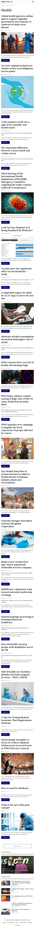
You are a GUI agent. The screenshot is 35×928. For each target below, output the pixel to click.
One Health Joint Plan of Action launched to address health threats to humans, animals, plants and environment (15, 477)
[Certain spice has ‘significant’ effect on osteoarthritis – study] (17, 280)
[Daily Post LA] (7, 2)
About (16, 922)
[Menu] (33, 1)
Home (4, 5)
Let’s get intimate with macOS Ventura (22, 896)
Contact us (17, 925)
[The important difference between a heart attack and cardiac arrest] (17, 159)
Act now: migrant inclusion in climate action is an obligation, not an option (17, 68)
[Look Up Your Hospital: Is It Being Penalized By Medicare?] (17, 246)
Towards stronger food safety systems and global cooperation (16, 523)
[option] (17, 865)
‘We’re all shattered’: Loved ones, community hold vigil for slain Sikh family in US (20, 883)
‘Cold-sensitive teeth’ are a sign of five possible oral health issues (15, 125)
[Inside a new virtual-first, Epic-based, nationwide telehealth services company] (17, 574)
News (8, 5)
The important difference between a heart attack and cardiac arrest (15, 150)
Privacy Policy (23, 922)
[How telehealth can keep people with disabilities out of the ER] (17, 656)
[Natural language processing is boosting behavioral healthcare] (17, 628)
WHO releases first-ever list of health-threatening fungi (17, 364)
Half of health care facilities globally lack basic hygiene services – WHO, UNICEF (15, 674)
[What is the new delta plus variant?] (17, 822)
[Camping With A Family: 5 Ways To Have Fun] (5, 891)
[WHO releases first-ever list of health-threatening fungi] (17, 377)
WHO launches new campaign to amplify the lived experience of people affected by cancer (17, 428)
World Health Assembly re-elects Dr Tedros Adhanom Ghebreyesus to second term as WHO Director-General (16, 744)
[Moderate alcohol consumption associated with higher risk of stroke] (17, 348)
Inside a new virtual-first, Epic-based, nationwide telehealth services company (16, 564)
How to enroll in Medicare (15, 788)
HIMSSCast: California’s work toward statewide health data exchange (16, 592)
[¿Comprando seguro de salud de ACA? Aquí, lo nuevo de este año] (17, 314)
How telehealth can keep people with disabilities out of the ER (17, 647)
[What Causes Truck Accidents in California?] (5, 912)
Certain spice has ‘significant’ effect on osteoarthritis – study (16, 271)
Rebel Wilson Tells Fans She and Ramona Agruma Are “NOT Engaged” (15, 871)
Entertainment (10, 922)
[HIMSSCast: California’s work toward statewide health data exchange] (17, 601)
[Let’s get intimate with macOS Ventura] (5, 898)
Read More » (5, 60)
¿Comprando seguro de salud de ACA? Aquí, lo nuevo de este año (17, 295)
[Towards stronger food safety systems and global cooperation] (17, 539)
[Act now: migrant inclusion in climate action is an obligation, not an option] (17, 92)
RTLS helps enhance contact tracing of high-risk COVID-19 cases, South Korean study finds (17, 400)
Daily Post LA (27, 920)
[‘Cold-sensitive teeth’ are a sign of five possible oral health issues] (17, 134)
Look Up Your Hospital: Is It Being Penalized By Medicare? (17, 229)
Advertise (30, 922)
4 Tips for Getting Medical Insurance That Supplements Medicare (16, 720)
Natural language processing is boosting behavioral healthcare (17, 619)
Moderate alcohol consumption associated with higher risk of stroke (17, 339)
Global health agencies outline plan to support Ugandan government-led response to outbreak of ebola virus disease (17, 22)
